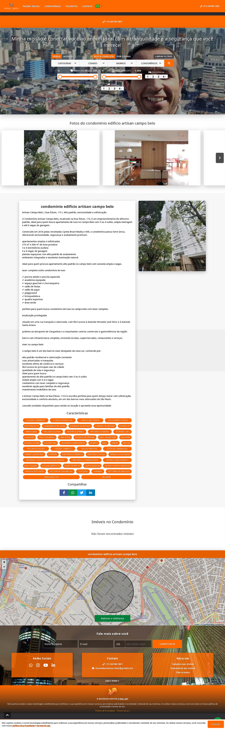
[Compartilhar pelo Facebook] (64, 492)
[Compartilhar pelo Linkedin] (90, 492)
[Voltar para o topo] (7, 715)
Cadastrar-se (167, 643)
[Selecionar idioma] (99, 6)
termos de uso (43, 725)
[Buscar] (169, 63)
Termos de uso (123, 710)
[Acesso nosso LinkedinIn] (53, 665)
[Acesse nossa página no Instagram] (38, 665)
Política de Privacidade (105, 710)
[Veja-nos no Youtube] (45, 665)
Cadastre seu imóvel (183, 664)
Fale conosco (183, 672)
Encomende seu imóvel (183, 668)
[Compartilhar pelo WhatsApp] (72, 492)
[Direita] (220, 158)
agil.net (124, 699)
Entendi (215, 724)
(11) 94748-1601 (114, 21)
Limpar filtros (163, 56)
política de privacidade (23, 725)
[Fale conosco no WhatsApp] (31, 665)
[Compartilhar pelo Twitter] (81, 492)
